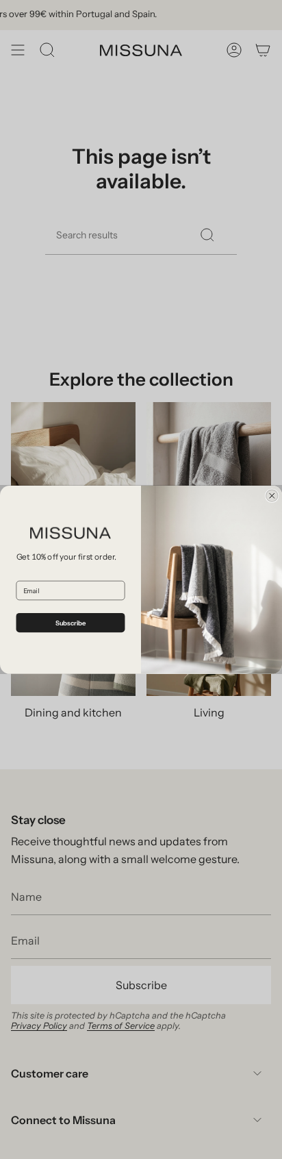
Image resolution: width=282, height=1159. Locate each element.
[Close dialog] (272, 496)
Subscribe (70, 623)
